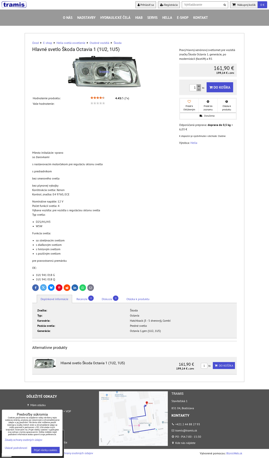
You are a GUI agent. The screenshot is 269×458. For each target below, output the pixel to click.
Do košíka (221, 87)
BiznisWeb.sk (234, 453)
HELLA (167, 17)
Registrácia (170, 5)
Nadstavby (86, 17)
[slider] (97, 97)
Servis (152, 17)
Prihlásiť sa (147, 5)
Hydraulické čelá (115, 17)
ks (209, 365)
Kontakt (200, 17)
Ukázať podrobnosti (16, 448)
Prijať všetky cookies (45, 450)
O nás (67, 17)
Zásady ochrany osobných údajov (72, 453)
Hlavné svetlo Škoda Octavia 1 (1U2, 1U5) (93, 363)
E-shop (182, 17)
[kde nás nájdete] (133, 445)
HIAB (139, 17)
